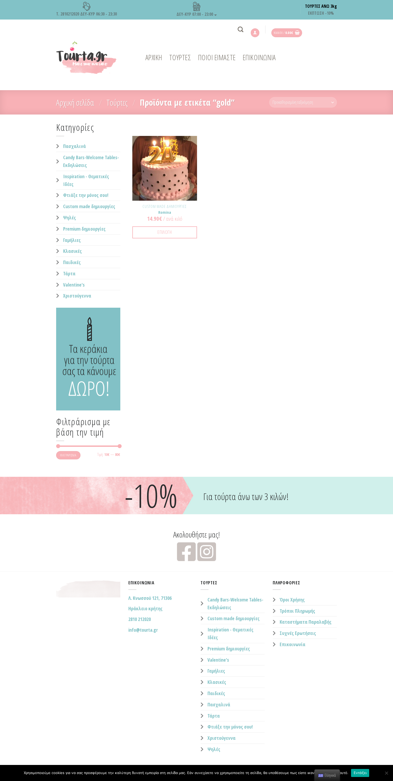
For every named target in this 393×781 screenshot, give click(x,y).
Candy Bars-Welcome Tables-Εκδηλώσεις (91, 161)
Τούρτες (117, 102)
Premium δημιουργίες (84, 229)
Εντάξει (360, 773)
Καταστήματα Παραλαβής (306, 622)
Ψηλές (69, 217)
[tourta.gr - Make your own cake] (89, 57)
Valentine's (74, 284)
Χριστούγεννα (77, 295)
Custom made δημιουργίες (89, 206)
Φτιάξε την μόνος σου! (85, 195)
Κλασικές (72, 251)
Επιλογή (164, 232)
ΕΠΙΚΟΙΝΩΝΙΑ (259, 57)
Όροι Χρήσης (292, 599)
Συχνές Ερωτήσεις (298, 633)
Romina (164, 212)
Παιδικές (72, 262)
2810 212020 (139, 619)
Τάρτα (69, 273)
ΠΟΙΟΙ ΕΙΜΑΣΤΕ (217, 57)
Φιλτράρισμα (68, 455)
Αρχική (153, 57)
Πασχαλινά (74, 146)
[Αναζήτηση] (240, 29)
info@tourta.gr (143, 630)
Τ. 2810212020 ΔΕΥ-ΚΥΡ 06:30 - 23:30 (86, 14)
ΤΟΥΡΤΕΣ (180, 57)
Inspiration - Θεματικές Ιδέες (86, 180)
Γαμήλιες (72, 240)
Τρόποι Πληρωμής (297, 611)
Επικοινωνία (292, 644)
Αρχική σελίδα (75, 102)
